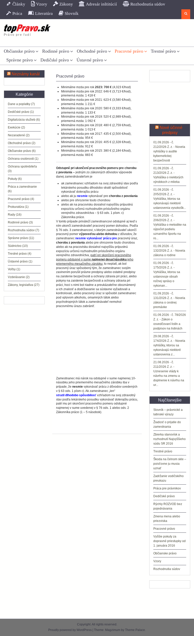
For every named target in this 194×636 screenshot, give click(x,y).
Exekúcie (14, 127)
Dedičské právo (54, 59)
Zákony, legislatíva (20, 285)
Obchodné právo (92, 51)
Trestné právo (163, 51)
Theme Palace (135, 630)
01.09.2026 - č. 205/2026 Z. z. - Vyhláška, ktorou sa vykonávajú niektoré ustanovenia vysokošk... (169, 199)
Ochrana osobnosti (21, 158)
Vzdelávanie (16, 277)
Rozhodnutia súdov (166, 569)
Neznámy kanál (26, 74)
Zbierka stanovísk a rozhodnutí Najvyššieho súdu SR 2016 (169, 439)
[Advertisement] (97, 342)
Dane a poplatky (19, 104)
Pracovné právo (129, 51)
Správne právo (19, 59)
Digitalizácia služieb (21, 119)
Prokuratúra (16, 207)
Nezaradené (16, 135)
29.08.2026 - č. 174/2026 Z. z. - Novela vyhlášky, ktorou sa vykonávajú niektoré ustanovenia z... (169, 345)
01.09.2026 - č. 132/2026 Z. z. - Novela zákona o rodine (169, 250)
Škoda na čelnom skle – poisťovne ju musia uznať (169, 463)
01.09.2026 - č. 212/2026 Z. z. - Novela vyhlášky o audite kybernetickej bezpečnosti (169, 151)
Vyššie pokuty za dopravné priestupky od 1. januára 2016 (169, 541)
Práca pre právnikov (167, 488)
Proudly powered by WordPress (70, 630)
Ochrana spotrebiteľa (22, 166)
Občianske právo (19, 51)
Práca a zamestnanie (22, 186)
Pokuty (12, 179)
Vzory (157, 561)
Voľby (12, 269)
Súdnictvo (14, 246)
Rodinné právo (55, 51)
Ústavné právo (90, 59)
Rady (11, 214)
